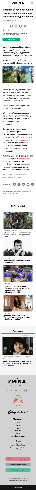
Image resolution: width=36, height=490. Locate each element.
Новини (18, 423)
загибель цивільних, (7, 177)
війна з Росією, (13, 174)
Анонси (18, 433)
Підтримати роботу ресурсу (18, 459)
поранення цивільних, (8, 180)
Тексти (18, 425)
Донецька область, (22, 174)
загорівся (25, 140)
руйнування (17, 180)
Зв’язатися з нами (18, 470)
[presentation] (5, 348)
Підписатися (11, 39)
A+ (3, 30)
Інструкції (18, 428)
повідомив (13, 60)
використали (24, 158)
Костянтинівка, (18, 177)
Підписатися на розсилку (18, 464)
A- (9, 30)
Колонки (18, 430)
